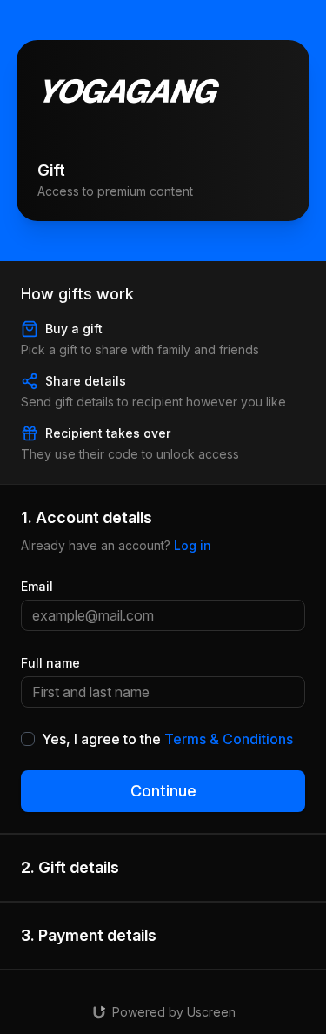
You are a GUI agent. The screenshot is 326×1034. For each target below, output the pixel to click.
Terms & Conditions (228, 739)
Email (37, 586)
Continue (163, 791)
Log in (192, 545)
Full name (50, 662)
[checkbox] (28, 739)
